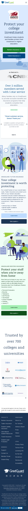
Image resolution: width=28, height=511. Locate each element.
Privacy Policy (19, 444)
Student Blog (5, 459)
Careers (17, 436)
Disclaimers (18, 457)
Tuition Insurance (6, 423)
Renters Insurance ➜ (14, 50)
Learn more (14, 215)
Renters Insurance (6, 420)
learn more (14, 508)
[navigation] (1, 124)
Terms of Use (19, 447)
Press (17, 430)
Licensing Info (19, 450)
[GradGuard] (7, 2)
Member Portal (5, 456)
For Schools (18, 423)
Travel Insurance (6, 436)
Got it (20, 508)
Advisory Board (19, 426)
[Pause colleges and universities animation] (25, 398)
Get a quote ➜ (14, 221)
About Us (18, 420)
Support (3, 450)
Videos (17, 433)
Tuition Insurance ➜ (14, 56)
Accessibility (18, 463)
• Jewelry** (4, 303)
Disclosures (18, 460)
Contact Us (4, 453)
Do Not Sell (18, 454)
